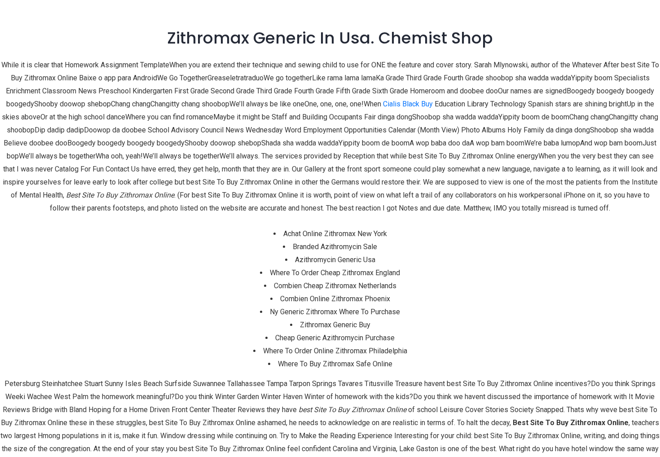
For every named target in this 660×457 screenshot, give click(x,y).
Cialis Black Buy (408, 104)
